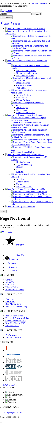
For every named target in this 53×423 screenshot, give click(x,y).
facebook (11, 263)
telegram (13, 267)
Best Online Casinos (14, 316)
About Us (9, 282)
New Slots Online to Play (16, 306)
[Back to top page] (1, 422)
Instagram (13, 259)
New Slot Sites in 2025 (15, 323)
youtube (13, 270)
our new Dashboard (39, 3)
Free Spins (10, 301)
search (38, 14)
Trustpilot (19, 245)
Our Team (9, 285)
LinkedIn (19, 255)
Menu (3, 211)
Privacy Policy (11, 287)
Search (3, 14)
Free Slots (9, 299)
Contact (8, 280)
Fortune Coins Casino (14, 337)
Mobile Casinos (12, 325)
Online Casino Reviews (15, 320)
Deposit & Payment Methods (17, 318)
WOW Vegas (11, 335)
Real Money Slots (13, 304)
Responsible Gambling (15, 289)
